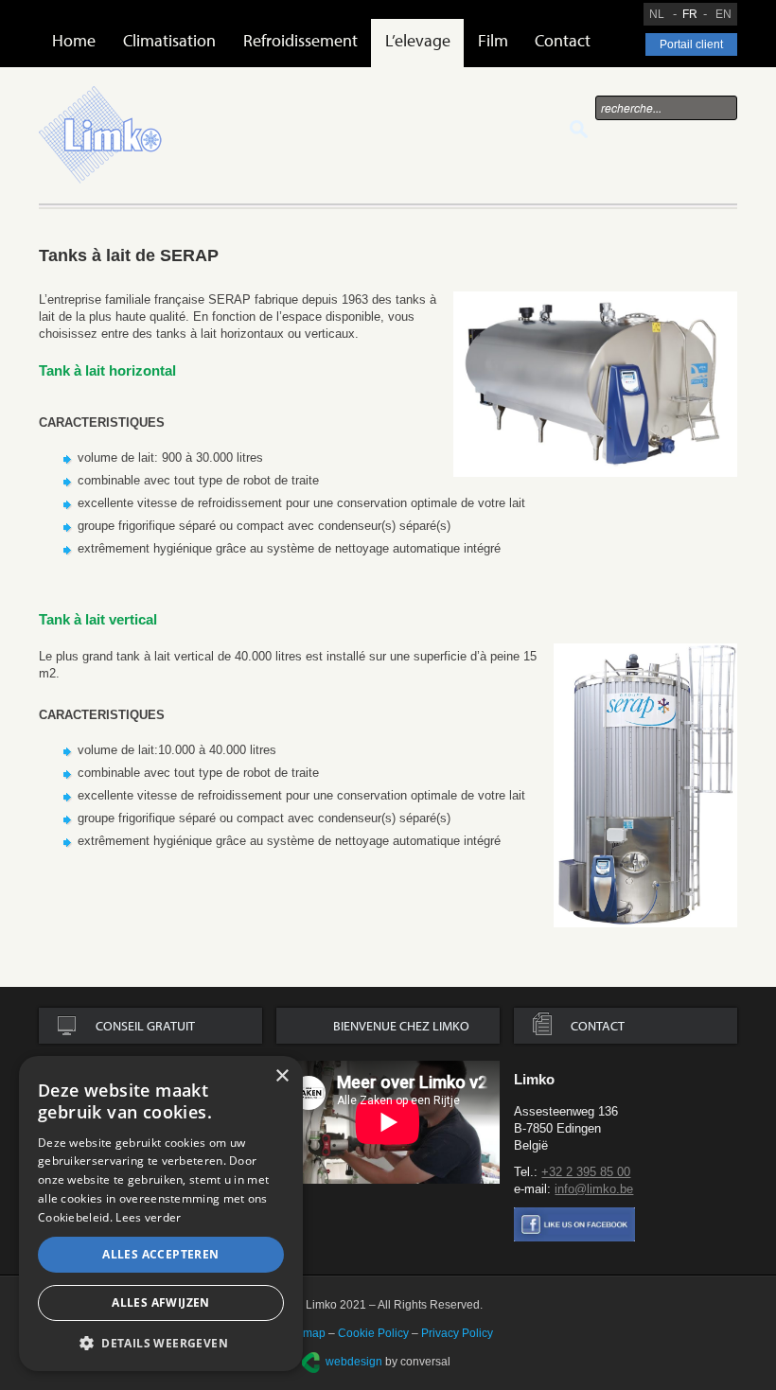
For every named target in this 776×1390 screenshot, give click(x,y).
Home (74, 40)
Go (579, 129)
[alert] (161, 1213)
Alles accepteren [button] (160, 1254)
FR (689, 14)
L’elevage (417, 40)
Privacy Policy (457, 1333)
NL (656, 14)
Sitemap (304, 1333)
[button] (161, 1342)
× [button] (281, 1076)
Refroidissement (300, 40)
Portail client (691, 44)
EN (723, 14)
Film (493, 40)
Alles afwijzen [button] (161, 1302)
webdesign (354, 1361)
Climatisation (169, 40)
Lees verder (148, 1217)
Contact (563, 40)
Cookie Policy (373, 1333)
